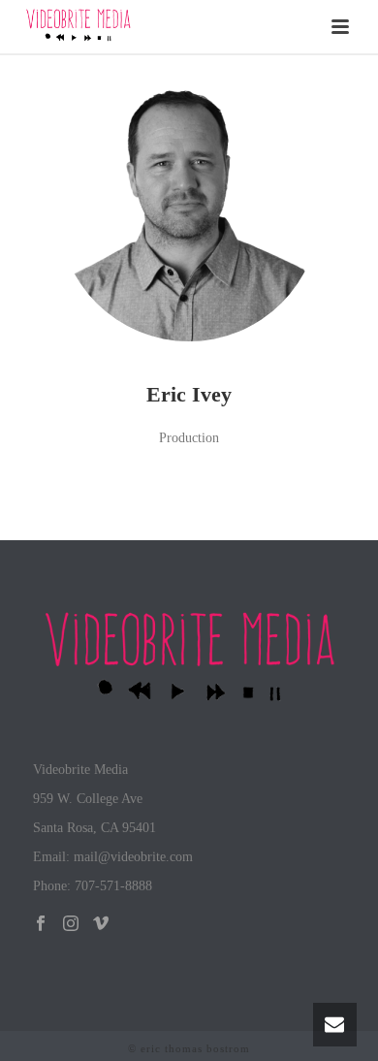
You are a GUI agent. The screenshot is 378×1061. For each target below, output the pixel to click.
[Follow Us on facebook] (40, 925)
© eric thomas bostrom (189, 1048)
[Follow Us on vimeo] (101, 925)
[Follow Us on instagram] (71, 925)
